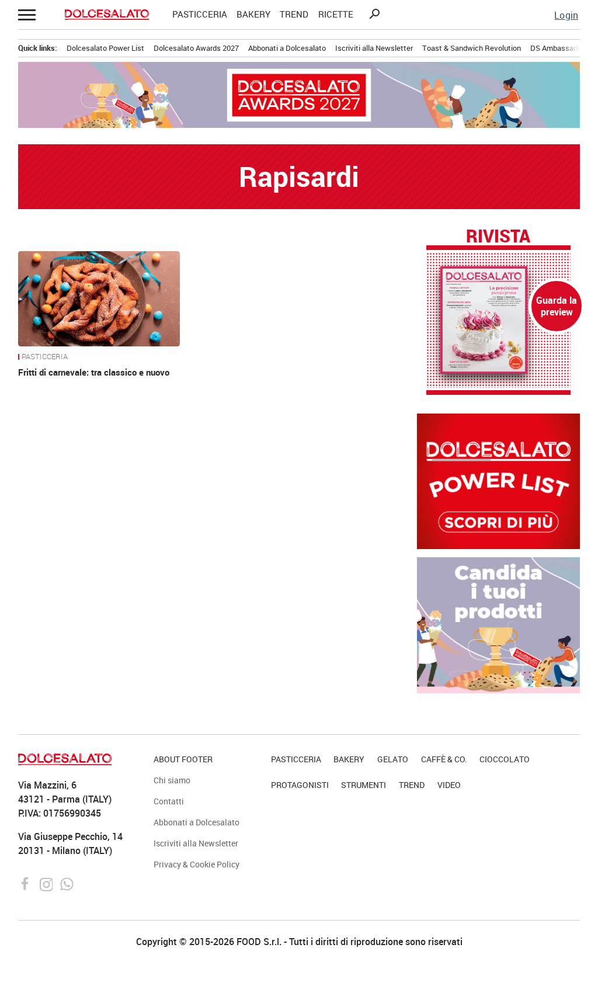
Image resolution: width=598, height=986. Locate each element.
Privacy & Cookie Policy (196, 864)
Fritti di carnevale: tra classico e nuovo (93, 372)
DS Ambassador (557, 48)
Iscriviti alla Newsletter (374, 48)
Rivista (498, 236)
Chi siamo (172, 780)
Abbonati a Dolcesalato (287, 48)
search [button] (374, 14)
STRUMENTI (363, 784)
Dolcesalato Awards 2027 (196, 48)
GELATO (392, 759)
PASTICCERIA (199, 14)
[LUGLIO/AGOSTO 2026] (498, 320)
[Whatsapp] (67, 883)
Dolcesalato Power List (105, 48)
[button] (27, 14)
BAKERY (253, 14)
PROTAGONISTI (300, 784)
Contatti (169, 801)
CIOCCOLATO (504, 759)
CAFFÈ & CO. (444, 759)
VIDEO (449, 784)
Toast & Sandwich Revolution (471, 48)
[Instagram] (47, 883)
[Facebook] (26, 883)
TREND (294, 14)
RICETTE (335, 14)
